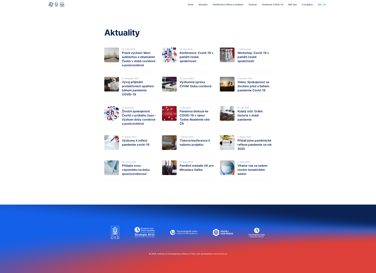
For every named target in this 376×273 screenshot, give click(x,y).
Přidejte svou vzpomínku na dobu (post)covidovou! (136, 170)
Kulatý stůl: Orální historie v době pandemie (249, 115)
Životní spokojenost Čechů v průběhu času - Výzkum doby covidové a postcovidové (139, 117)
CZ (319, 4)
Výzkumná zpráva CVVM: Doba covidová (195, 84)
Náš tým (292, 4)
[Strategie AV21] (144, 241)
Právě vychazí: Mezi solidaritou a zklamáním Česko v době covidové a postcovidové (138, 59)
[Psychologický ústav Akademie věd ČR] (184, 241)
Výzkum (253, 4)
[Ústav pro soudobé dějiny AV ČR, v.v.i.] (115, 241)
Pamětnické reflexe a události (228, 4)
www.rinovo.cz (220, 254)
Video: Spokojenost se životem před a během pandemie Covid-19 (253, 86)
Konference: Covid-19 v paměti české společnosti (196, 57)
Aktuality (203, 4)
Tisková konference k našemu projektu (195, 142)
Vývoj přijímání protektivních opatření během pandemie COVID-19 (138, 88)
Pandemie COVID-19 (272, 4)
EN (324, 4)
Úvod (190, 4)
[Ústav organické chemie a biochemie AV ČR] (223, 241)
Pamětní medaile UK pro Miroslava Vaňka (197, 168)
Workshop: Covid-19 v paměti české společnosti (253, 57)
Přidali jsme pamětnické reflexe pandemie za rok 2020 (254, 145)
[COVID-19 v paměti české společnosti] (56, 4)
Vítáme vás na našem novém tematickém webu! (252, 170)
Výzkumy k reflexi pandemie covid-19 (135, 142)
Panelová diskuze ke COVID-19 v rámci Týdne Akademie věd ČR (195, 117)
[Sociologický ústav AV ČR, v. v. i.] (256, 241)
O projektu (307, 4)
